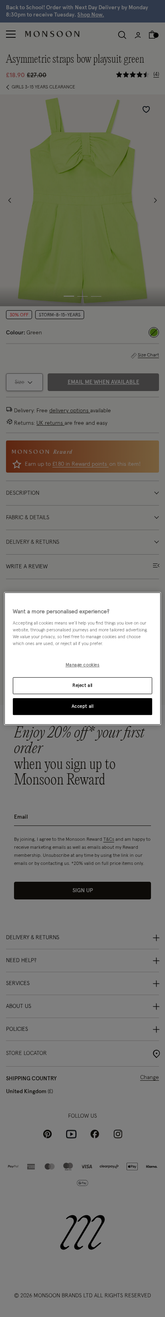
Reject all (82, 685)
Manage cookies (83, 665)
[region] (82, 658)
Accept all (83, 706)
